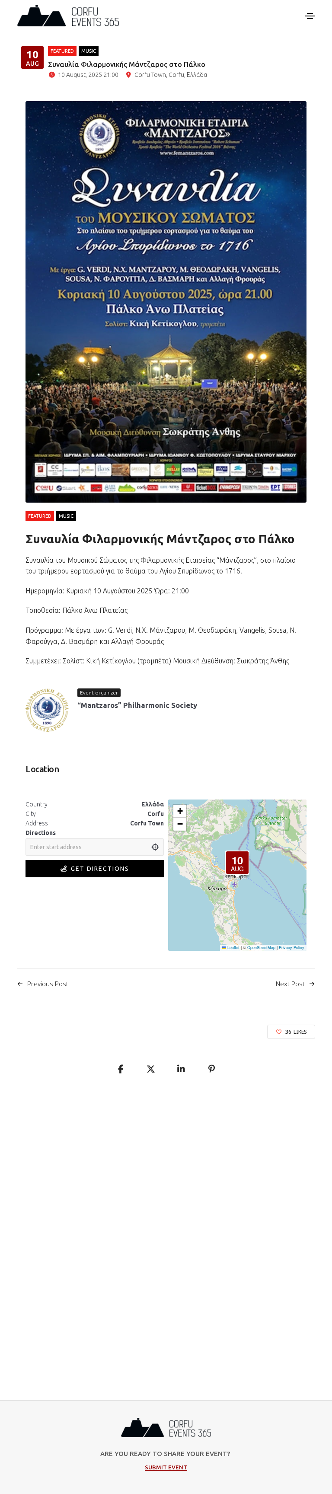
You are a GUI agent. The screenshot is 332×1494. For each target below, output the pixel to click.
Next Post (290, 983)
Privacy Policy (291, 947)
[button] (237, 863)
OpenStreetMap (261, 947)
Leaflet (232, 947)
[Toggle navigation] (310, 16)
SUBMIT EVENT (166, 1467)
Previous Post (47, 983)
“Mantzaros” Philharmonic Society (137, 705)
